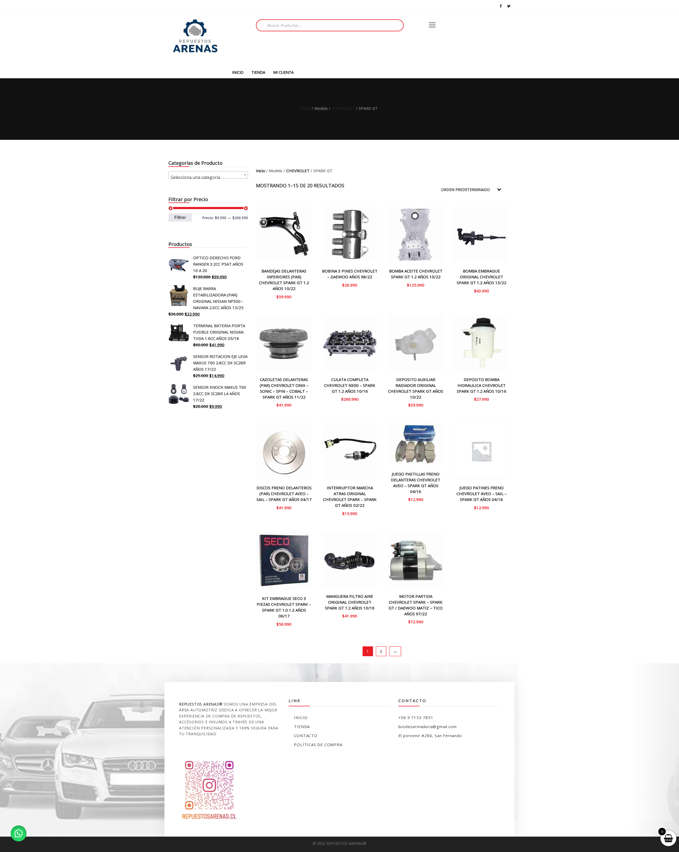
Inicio (306, 108)
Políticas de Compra (318, 744)
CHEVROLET (343, 108)
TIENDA (258, 72)
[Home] (194, 39)
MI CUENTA (283, 72)
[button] (19, 833)
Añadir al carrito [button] (350, 284)
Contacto (305, 735)
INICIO (237, 72)
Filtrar (180, 217)
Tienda (302, 726)
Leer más (284, 296)
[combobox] (208, 175)
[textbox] (208, 177)
